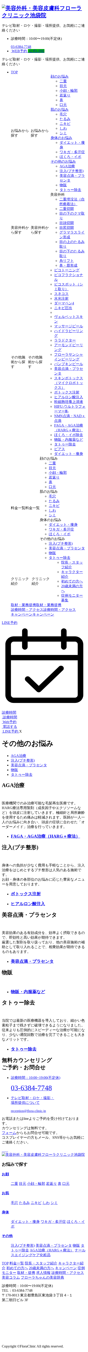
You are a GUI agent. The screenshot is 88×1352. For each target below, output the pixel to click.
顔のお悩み (60, 76)
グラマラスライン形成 (72, 234)
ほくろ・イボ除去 (68, 435)
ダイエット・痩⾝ (72, 145)
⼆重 (63, 81)
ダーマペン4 (64, 303)
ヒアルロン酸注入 (68, 397)
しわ (63, 128)
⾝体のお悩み (61, 138)
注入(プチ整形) (71, 171)
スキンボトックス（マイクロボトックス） (68, 382)
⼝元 (63, 105)
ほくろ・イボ (70, 157)
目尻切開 (66, 227)
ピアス (59, 449)
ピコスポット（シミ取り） (68, 286)
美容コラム (11, 1277)
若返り (65, 95)
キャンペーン (66, 1268)
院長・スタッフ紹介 (72, 564)
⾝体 (5, 1212)
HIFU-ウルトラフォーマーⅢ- (70, 409)
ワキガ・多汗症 (72, 152)
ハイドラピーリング (68, 333)
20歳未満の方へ (72, 588)
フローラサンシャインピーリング (68, 357)
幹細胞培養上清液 (68, 402)
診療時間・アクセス (67, 1273)
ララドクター (65, 340)
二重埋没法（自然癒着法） (72, 201)
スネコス (61, 294)
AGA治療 (67, 166)
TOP (14, 72)
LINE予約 (9, 623)
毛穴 (63, 114)
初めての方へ (17, 1268)
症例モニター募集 (72, 598)
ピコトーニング (66, 270)
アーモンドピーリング (68, 347)
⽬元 (63, 86)
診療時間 (9, 717)
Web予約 (9, 722)
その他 (7, 1236)
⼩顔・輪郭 (69, 90)
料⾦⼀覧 (16, 1263)
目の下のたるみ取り (72, 253)
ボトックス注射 (66, 392)
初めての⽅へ (72, 581)
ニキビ (65, 124)
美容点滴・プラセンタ (72, 178)
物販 (63, 185)
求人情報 (43, 1273)
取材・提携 (26, 1273)
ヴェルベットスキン (68, 319)
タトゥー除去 (70, 190)
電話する (9, 727)
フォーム (9, 1133)
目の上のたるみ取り (72, 244)
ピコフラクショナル (68, 277)
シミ (63, 133)
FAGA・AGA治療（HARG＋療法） (68, 427)
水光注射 (61, 298)
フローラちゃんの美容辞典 (42, 1277)
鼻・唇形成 (68, 265)
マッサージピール (68, 326)
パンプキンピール (68, 364)
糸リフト (66, 261)
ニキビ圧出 (63, 308)
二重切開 (66, 209)
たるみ (65, 119)
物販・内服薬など (68, 439)
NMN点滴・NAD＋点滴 (69, 418)
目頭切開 (66, 223)
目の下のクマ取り (72, 215)
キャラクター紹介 (72, 574)
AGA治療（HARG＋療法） (52, 1250)
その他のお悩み (63, 161)
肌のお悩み (60, 109)
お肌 (5, 1193)
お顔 (5, 1174)
